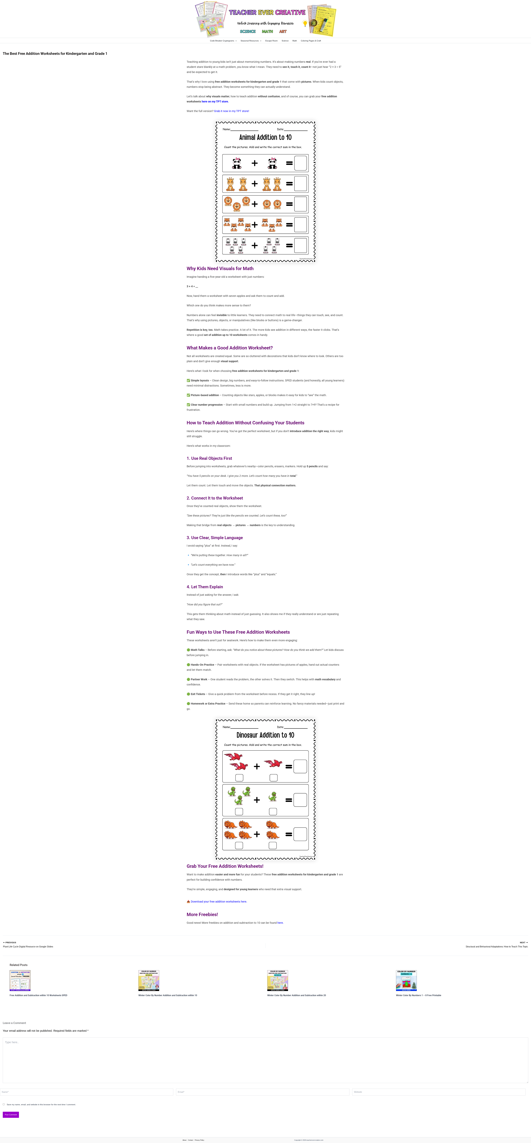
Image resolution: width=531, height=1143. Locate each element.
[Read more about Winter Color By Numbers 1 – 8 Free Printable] (406, 980)
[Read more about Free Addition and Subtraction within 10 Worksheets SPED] (20, 980)
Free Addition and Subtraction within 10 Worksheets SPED (38, 995)
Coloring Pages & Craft (311, 41)
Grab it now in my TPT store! (231, 111)
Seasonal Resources (250, 41)
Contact (190, 1140)
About (184, 1140)
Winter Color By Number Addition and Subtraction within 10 (167, 995)
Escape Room (271, 41)
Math (294, 41)
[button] (235, 41)
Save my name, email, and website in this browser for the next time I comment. (41, 1104)
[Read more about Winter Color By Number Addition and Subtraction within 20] (277, 980)
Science (285, 41)
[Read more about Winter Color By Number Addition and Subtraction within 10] (148, 980)
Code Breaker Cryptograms (222, 41)
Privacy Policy (199, 1140)
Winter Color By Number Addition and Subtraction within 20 (296, 995)
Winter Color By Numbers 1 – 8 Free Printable (418, 995)
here (280, 922)
